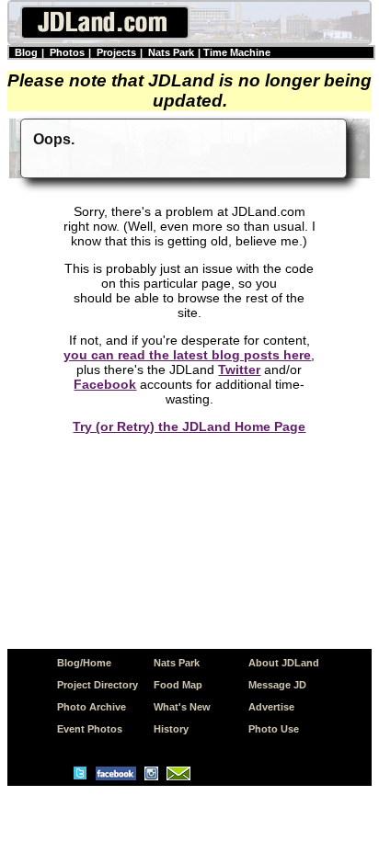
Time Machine (236, 52)
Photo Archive (91, 706)
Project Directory (97, 684)
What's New (182, 706)
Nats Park (171, 52)
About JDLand (283, 662)
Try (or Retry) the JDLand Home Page (189, 426)
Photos (67, 52)
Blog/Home (84, 662)
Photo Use (273, 728)
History (171, 728)
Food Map (178, 684)
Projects (116, 52)
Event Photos (89, 728)
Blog (26, 52)
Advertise (271, 706)
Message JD (277, 684)
